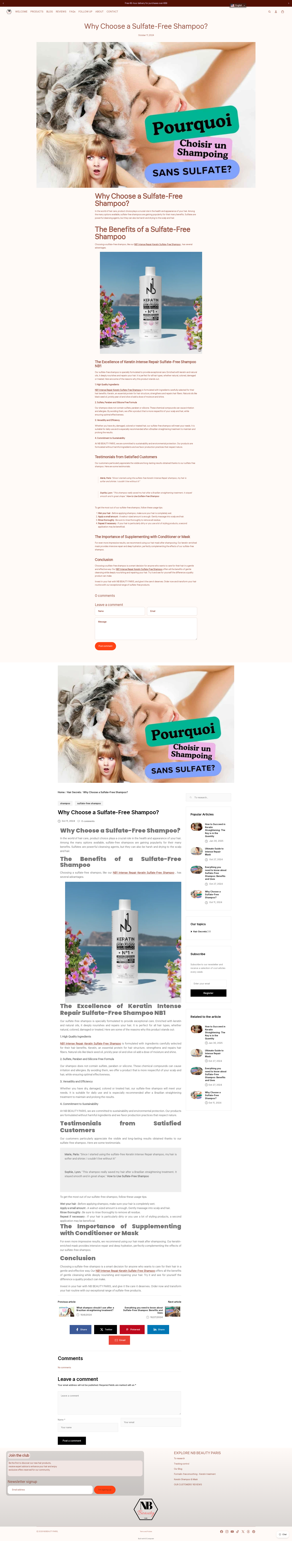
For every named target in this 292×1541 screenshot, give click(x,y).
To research (179, 1458)
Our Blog (178, 1469)
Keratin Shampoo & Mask (186, 1479)
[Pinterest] (253, 1531)
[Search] (269, 11)
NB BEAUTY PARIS (50, 1531)
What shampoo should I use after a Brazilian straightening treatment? (95, 1308)
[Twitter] (243, 1531)
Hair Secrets (74, 792)
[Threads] (248, 1531)
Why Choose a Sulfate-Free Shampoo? (105, 792)
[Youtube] (232, 1531)
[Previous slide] (3, 3)
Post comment (105, 646)
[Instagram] (227, 1531)
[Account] (276, 11)
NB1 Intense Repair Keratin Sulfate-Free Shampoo (157, 244)
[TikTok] (237, 1531)
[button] (237, 5)
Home (61, 792)
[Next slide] (288, 3)
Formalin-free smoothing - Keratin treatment (195, 1474)
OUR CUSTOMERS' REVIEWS (188, 1484)
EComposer (149, 1539)
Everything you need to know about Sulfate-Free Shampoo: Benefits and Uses (143, 1310)
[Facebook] (221, 1531)
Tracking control (181, 1463)
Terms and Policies (146, 1532)
